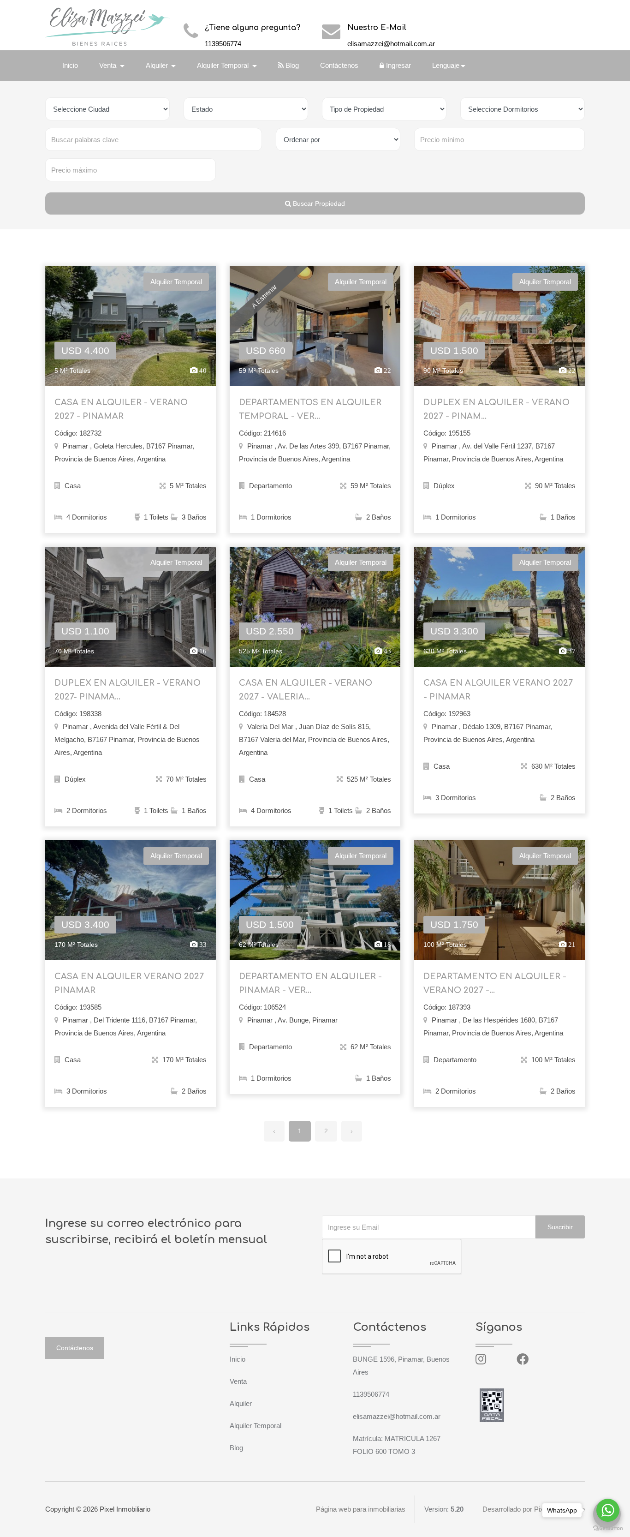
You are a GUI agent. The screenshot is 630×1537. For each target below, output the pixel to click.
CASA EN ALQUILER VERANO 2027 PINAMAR (129, 983)
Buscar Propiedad (318, 203)
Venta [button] (108, 65)
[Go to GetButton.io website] (608, 1528)
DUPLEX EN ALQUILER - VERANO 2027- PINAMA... (127, 689)
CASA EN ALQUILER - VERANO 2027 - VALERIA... (305, 689)
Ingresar (397, 65)
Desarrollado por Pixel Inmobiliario (533, 1509)
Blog (291, 65)
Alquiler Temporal (255, 1425)
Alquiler (241, 1403)
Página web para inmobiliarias (360, 1509)
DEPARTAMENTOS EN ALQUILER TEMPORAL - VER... (310, 409)
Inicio (70, 65)
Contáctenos (339, 65)
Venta (238, 1381)
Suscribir (560, 1227)
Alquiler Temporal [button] (223, 65)
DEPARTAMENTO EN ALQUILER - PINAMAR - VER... (310, 983)
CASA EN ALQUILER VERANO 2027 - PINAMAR (498, 689)
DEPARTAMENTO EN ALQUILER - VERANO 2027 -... (494, 983)
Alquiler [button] (158, 65)
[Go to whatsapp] (607, 1510)
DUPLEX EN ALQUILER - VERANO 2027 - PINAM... (496, 409)
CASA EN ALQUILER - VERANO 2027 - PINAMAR (121, 409)
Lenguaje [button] (445, 65)
